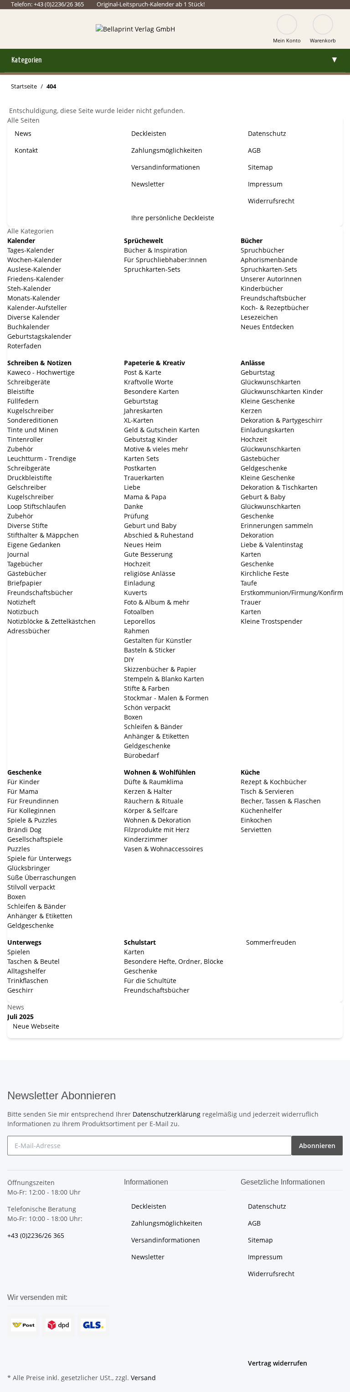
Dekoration (257, 535)
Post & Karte (142, 372)
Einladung (139, 583)
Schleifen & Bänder (153, 726)
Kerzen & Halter (148, 791)
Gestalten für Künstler (158, 640)
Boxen (133, 717)
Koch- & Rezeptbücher (275, 307)
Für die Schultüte (150, 980)
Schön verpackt (147, 707)
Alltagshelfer (26, 971)
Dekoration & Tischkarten (279, 487)
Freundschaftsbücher (273, 298)
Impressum (265, 184)
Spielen (18, 951)
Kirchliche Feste (265, 573)
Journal (18, 554)
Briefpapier (24, 583)
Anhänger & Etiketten (156, 736)
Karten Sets (141, 458)
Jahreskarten (143, 410)
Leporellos (139, 621)
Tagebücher (25, 563)
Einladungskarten (267, 429)
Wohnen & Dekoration (157, 820)
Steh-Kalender (29, 288)
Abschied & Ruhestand (159, 535)
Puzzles (18, 848)
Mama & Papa (145, 496)
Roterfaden (24, 346)
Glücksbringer (28, 868)
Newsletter (148, 184)
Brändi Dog (24, 829)
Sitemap (260, 167)
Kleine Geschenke (268, 401)
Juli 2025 (20, 1016)
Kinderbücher (262, 288)
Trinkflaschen (27, 980)
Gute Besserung (148, 554)
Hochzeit (137, 563)
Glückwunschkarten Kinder (282, 391)
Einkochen (256, 820)
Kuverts (135, 592)
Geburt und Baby (150, 525)
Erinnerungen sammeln (277, 525)
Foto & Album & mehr (157, 602)
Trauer (251, 602)
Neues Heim (142, 544)
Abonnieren (317, 1145)
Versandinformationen (165, 167)
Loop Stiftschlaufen (36, 506)
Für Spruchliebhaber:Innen (165, 259)
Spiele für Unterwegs (39, 858)
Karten (251, 554)
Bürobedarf (141, 755)
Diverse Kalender (33, 317)
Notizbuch (23, 611)
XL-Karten (139, 420)
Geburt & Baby (263, 496)
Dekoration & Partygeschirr (282, 420)
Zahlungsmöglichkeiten (166, 150)
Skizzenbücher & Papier (160, 669)
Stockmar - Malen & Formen (166, 697)
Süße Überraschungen (41, 877)
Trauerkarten (144, 477)
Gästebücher (26, 573)
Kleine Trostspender (272, 621)
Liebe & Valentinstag (272, 544)
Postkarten (140, 468)
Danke (133, 506)
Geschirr (20, 990)
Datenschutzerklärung (167, 1114)
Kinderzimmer (146, 839)
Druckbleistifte (29, 477)
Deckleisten (148, 133)
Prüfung (136, 516)
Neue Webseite (35, 1026)
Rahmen (136, 630)
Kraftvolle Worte (148, 382)
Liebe (132, 487)
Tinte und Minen (32, 429)
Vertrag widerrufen (277, 1363)
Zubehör (20, 449)
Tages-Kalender (30, 250)
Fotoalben (139, 611)
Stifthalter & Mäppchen (43, 535)
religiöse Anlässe (149, 573)
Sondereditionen (32, 420)
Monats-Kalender (33, 298)
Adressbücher (28, 630)
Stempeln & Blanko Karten (164, 678)
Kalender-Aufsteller (37, 307)
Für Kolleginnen (31, 810)
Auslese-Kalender (34, 269)
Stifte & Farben (147, 688)
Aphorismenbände (269, 259)
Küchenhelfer (261, 810)
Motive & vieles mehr (156, 449)
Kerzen (251, 410)
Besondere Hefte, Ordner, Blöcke (173, 961)
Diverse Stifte (27, 525)
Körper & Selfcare (151, 810)
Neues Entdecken (267, 326)
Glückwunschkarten (271, 382)
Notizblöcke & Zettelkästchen (51, 621)
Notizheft (21, 602)
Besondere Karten (151, 391)
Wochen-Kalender (34, 259)
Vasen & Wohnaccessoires (163, 848)
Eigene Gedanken (34, 544)
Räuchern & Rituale (153, 801)
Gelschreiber (26, 487)
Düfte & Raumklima (153, 781)
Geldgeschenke (147, 745)
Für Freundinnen (33, 801)
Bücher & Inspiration (155, 250)
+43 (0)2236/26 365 (35, 1235)
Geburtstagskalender (39, 336)
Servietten (256, 829)
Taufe (249, 583)
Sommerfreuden (270, 942)
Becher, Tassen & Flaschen (281, 801)
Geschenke (257, 516)
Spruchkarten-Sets (152, 269)
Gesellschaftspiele (35, 839)
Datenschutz (267, 133)
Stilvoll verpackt (31, 887)
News (23, 133)
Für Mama (22, 791)
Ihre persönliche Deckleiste (172, 217)
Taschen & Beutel (33, 961)
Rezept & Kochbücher (274, 781)
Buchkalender (28, 326)
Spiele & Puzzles (32, 820)
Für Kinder (23, 781)
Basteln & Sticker (149, 650)
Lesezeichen (259, 317)
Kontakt (26, 150)
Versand (143, 1377)
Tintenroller (25, 439)
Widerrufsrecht (271, 201)
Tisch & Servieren (267, 791)
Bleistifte (20, 391)
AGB (254, 150)
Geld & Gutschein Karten (162, 429)
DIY (129, 659)
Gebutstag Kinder (151, 439)
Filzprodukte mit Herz (157, 829)
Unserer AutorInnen (271, 278)
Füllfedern (23, 401)
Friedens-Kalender (35, 278)
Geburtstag (141, 401)
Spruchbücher (262, 250)
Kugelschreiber (30, 410)
